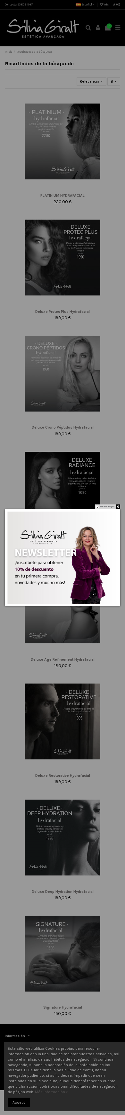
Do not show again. (107, 507)
